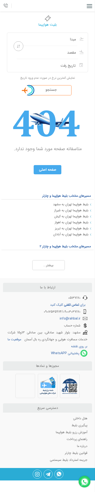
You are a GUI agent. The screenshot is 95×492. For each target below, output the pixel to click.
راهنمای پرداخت (77, 439)
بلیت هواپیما (47, 24)
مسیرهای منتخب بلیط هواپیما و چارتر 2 (65, 246)
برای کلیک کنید (68, 304)
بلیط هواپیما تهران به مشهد (71, 204)
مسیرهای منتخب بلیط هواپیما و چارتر (66, 195)
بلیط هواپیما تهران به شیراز (71, 210)
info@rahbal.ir (70, 318)
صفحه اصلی (47, 169)
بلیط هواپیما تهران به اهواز (72, 222)
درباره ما (82, 446)
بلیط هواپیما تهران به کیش (71, 216)
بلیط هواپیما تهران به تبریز (72, 228)
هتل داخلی (80, 418)
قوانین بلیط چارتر (76, 453)
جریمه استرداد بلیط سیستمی (68, 459)
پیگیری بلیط (79, 425)
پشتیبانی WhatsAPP (65, 353)
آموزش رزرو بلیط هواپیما (71, 432)
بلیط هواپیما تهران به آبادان (71, 234)
